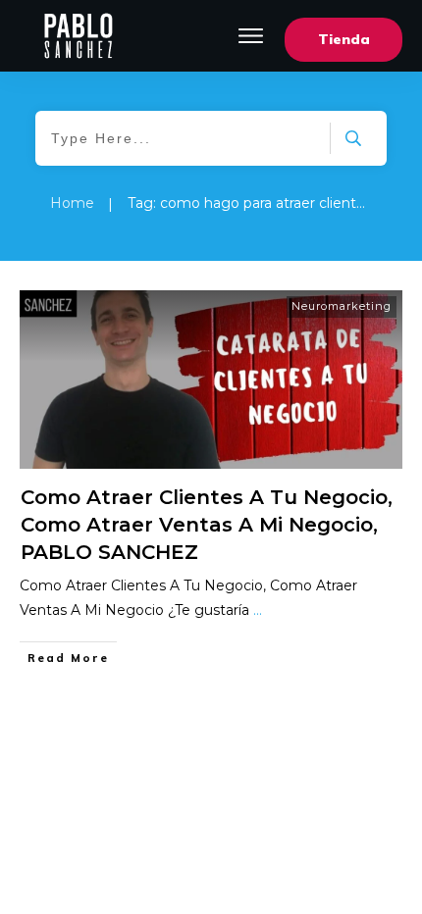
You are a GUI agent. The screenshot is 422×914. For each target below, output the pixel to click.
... (257, 610)
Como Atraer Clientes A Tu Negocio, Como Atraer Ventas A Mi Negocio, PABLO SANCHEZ (207, 524)
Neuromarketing (341, 306)
